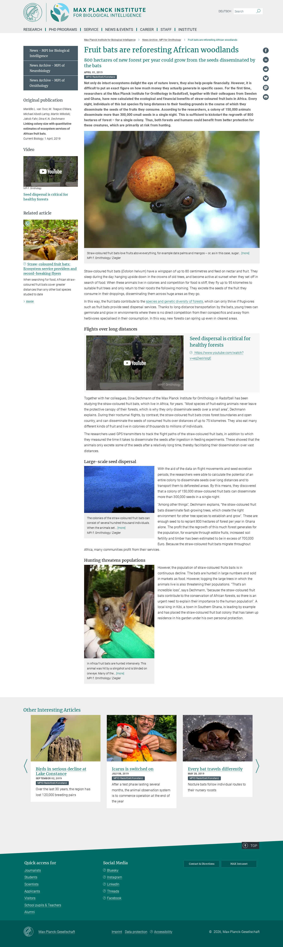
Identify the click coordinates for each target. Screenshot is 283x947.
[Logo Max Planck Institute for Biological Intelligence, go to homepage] (101, 12)
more (30, 301)
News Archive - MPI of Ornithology (47, 83)
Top (253, 846)
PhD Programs (63, 29)
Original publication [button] (43, 100)
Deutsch (225, 11)
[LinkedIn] (266, 60)
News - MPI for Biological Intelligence (49, 53)
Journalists (32, 870)
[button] (256, 245)
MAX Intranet (239, 863)
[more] (245, 253)
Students (30, 877)
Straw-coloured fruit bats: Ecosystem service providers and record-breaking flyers (50, 268)
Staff (166, 29)
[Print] (266, 97)
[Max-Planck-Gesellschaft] (31, 932)
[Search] (258, 11)
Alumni (29, 912)
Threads (113, 891)
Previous (25, 766)
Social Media (115, 863)
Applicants (32, 891)
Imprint (117, 932)
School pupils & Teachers (42, 905)
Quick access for (40, 863)
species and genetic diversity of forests (174, 301)
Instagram (114, 877)
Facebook (114, 898)
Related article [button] (37, 213)
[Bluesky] (266, 78)
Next (257, 766)
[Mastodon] (266, 88)
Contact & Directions (201, 863)
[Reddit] (266, 69)
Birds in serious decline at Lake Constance (61, 771)
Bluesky (113, 870)
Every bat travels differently (215, 768)
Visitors (29, 898)
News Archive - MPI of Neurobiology (47, 68)
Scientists (31, 884)
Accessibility (163, 932)
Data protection (136, 932)
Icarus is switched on (133, 768)
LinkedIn (113, 884)
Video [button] (28, 149)
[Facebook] (266, 50)
